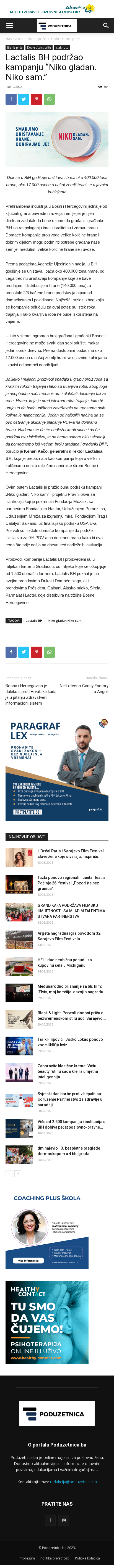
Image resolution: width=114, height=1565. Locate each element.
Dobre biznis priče (65, 38)
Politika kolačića (87, 1558)
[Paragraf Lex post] (57, 819)
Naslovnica (14, 38)
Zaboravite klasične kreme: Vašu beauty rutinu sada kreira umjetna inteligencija (68, 1071)
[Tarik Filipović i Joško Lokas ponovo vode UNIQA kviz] (19, 1046)
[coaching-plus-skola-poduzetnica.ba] (47, 1267)
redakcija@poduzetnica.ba (73, 1481)
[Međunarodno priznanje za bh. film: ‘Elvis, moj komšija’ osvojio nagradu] (19, 993)
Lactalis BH (34, 620)
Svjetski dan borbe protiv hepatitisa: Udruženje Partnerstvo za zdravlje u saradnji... (70, 1099)
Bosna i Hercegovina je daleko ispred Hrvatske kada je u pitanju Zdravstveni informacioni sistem (31, 694)
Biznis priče (37, 38)
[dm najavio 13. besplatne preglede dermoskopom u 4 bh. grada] (19, 1154)
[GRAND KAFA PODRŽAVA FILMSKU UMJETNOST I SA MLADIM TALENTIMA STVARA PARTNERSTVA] (19, 912)
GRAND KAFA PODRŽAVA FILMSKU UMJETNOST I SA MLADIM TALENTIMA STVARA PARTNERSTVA (71, 911)
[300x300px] (47, 1362)
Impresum (27, 1558)
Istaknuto (62, 47)
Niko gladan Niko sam (65, 620)
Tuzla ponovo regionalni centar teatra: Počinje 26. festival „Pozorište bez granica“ (72, 883)
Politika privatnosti (54, 1558)
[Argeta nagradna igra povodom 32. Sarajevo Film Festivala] (19, 940)
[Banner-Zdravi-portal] (57, 9)
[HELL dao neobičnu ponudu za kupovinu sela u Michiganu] (19, 966)
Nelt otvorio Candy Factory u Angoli (84, 688)
